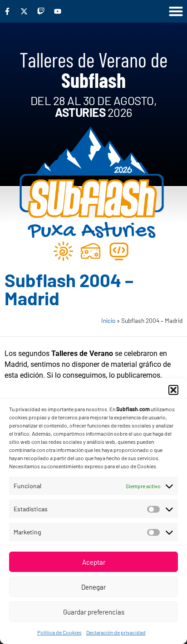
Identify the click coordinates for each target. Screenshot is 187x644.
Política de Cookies (59, 632)
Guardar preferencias (93, 612)
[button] (173, 389)
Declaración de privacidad (116, 632)
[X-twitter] (24, 11)
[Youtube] (57, 11)
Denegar (93, 587)
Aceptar (93, 562)
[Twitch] (41, 11)
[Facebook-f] (7, 11)
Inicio (108, 320)
